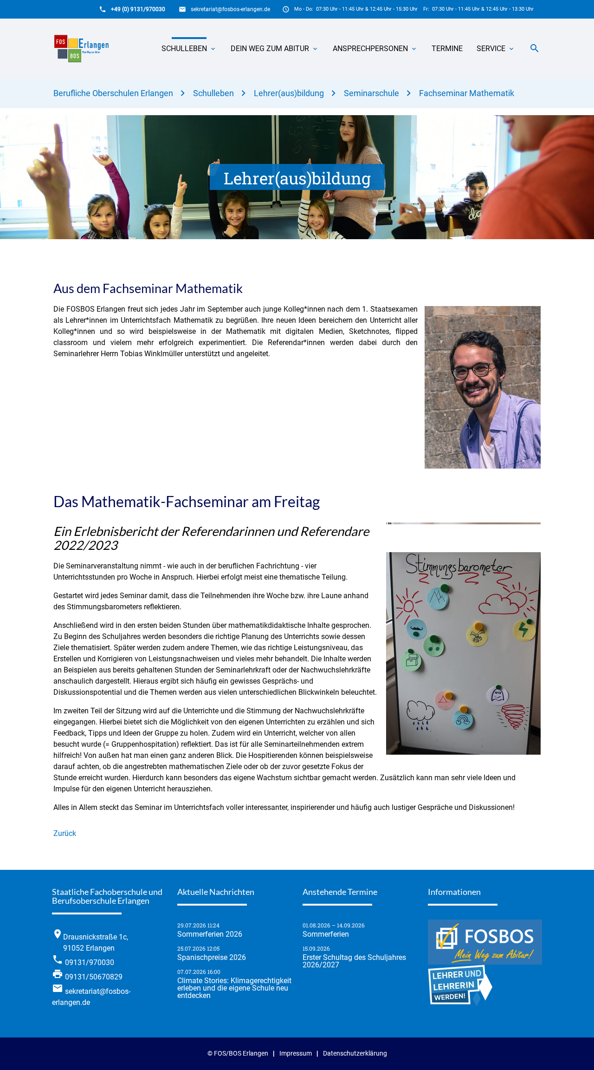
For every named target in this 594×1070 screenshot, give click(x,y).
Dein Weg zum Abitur (270, 48)
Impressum (295, 1053)
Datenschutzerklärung (355, 1053)
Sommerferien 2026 (209, 934)
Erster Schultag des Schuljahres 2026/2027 (354, 961)
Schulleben (184, 48)
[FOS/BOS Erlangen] (84, 48)
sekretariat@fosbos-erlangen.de (230, 9)
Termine (447, 48)
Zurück (64, 833)
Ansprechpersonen (370, 48)
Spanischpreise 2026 (211, 957)
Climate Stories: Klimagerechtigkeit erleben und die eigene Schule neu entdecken (234, 988)
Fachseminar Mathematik (466, 93)
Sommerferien (326, 934)
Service (491, 48)
